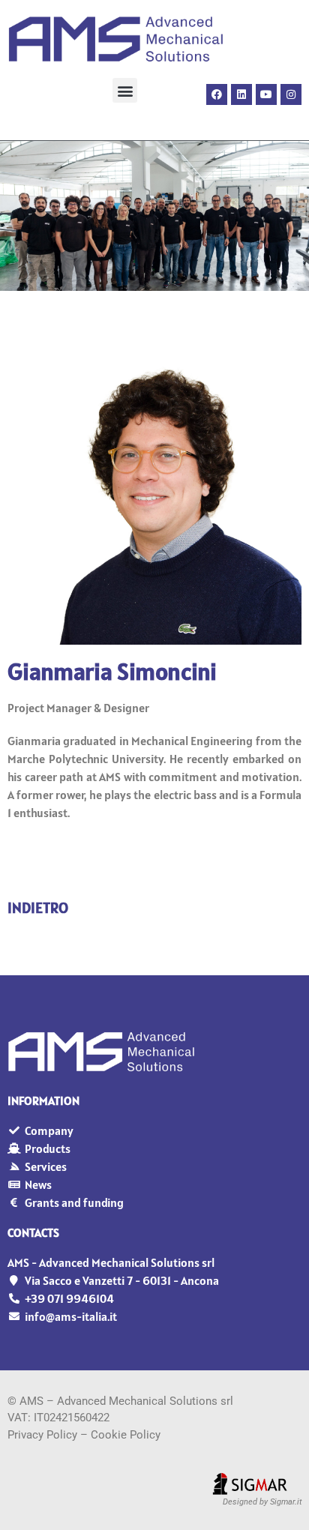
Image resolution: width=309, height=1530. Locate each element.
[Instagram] (291, 94)
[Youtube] (266, 94)
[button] (124, 90)
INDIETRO (38, 908)
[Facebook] (216, 94)
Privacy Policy (42, 1435)
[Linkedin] (241, 94)
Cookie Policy (125, 1435)
